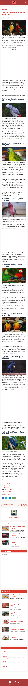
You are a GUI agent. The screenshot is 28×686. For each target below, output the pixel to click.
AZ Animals (7, 484)
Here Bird (6, 482)
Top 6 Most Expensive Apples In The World (17, 636)
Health (4, 651)
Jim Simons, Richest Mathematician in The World (17, 628)
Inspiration (5, 656)
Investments (5, 658)
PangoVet (6, 487)
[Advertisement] (14, 64)
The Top (9, 494)
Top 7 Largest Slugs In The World (16, 612)
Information (5, 653)
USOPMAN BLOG (18, 684)
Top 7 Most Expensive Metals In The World (17, 595)
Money (4, 494)
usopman (16, 517)
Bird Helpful (7, 486)
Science (4, 663)
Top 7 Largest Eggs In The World (16, 604)
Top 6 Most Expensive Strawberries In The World (16, 620)
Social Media (5, 666)
